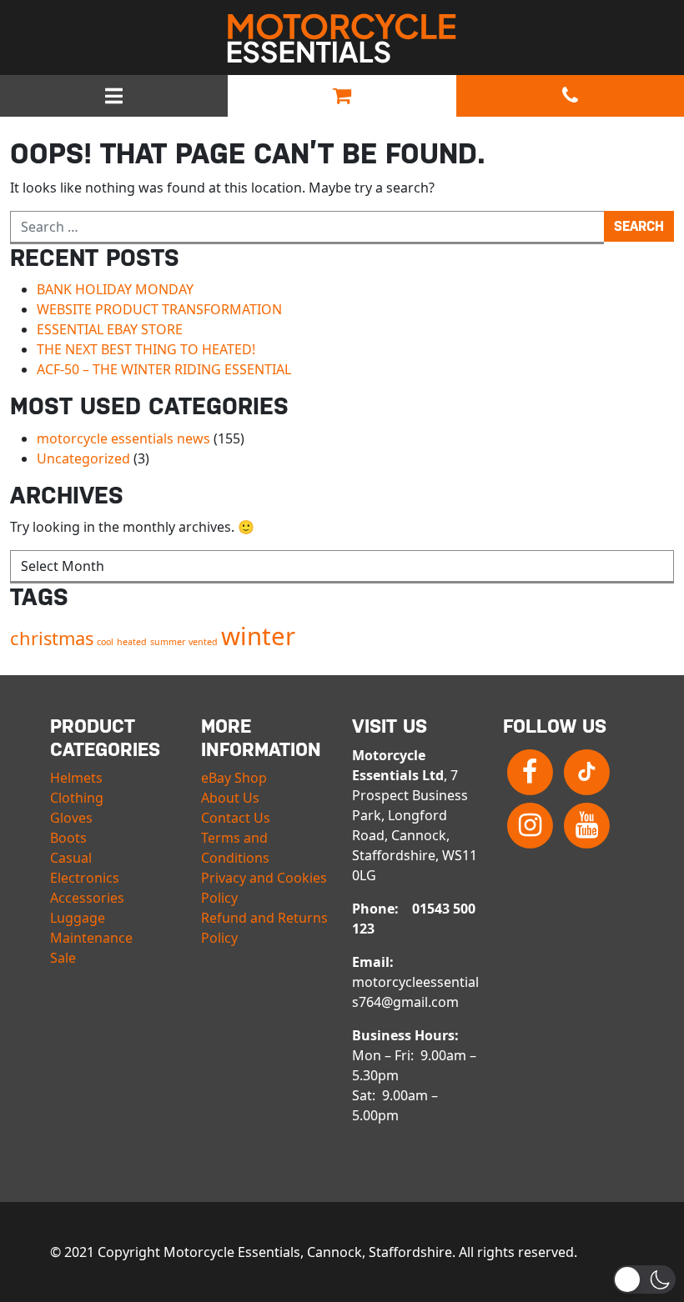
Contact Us (235, 818)
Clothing (76, 798)
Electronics (84, 878)
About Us (230, 798)
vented (203, 642)
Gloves (71, 818)
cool (105, 642)
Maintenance (91, 938)
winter (258, 636)
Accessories (87, 898)
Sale (63, 958)
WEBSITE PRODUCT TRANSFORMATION (159, 309)
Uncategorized (83, 458)
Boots (68, 838)
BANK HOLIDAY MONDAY (115, 289)
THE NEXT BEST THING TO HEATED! (146, 349)
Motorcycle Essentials (342, 38)
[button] (644, 1279)
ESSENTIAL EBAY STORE (110, 329)
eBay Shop (234, 778)
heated (132, 642)
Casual (71, 858)
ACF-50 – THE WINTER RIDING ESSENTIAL (164, 369)
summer (167, 642)
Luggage (77, 918)
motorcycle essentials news (123, 438)
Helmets (76, 778)
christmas (51, 638)
